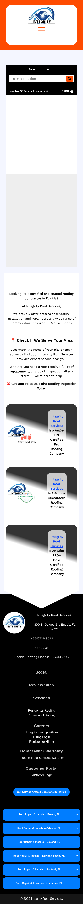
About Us (41, 648)
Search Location (41, 69)
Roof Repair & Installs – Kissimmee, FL (39, 883)
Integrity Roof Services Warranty (42, 757)
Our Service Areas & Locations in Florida (41, 791)
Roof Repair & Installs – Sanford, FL (39, 869)
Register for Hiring (41, 741)
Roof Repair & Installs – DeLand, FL (39, 842)
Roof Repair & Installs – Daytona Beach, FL (39, 855)
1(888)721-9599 (41, 638)
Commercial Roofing (41, 715)
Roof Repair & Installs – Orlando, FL (39, 828)
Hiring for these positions (41, 732)
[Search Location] (69, 79)
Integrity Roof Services (56, 541)
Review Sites (41, 685)
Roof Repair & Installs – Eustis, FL (39, 814)
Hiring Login (41, 737)
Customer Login (42, 775)
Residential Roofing (41, 710)
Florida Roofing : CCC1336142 (41, 657)
